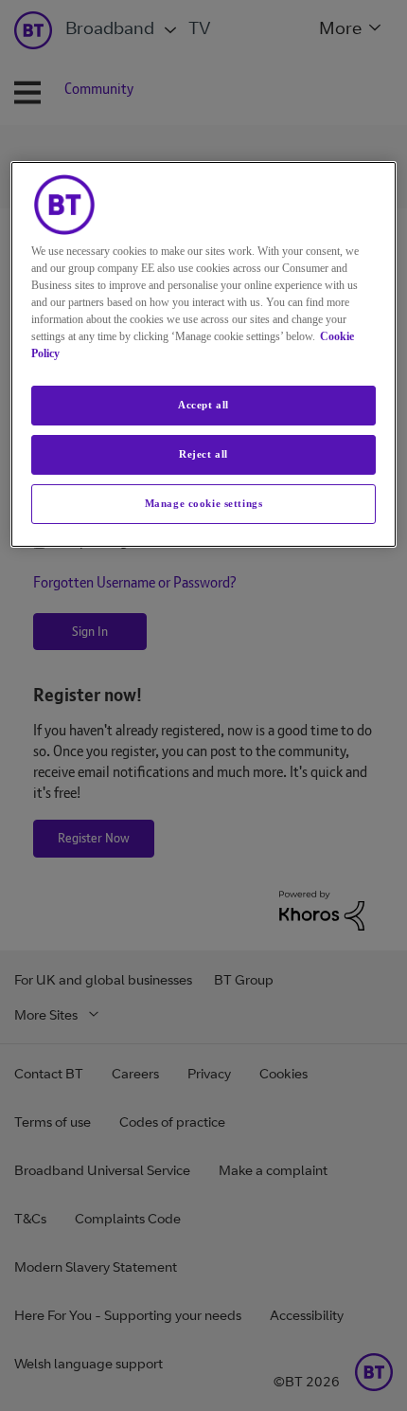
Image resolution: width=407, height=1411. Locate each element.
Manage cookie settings (204, 503)
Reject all (203, 454)
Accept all (203, 404)
